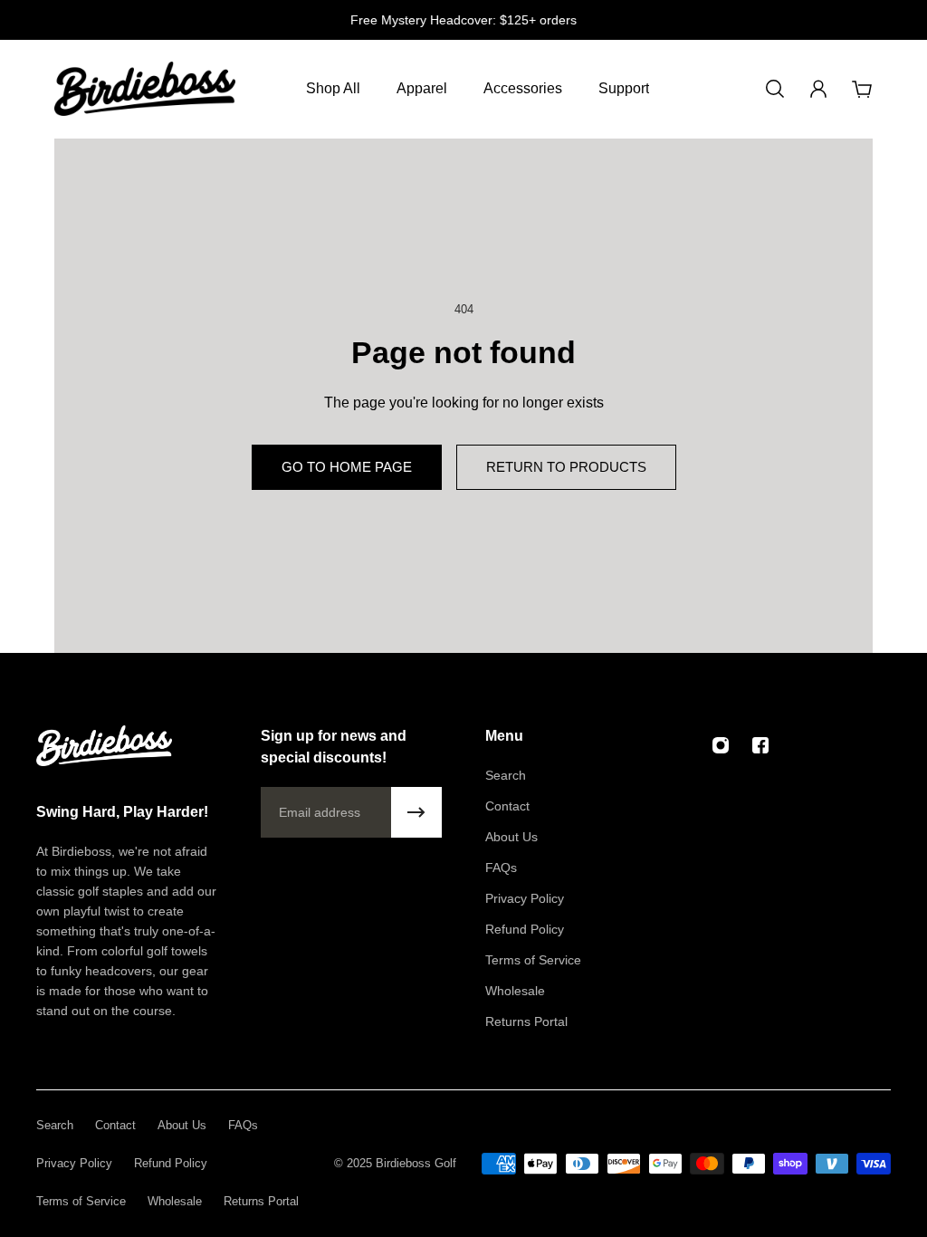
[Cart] (862, 89)
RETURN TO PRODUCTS (566, 467)
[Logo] (144, 89)
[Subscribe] (416, 812)
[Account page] (818, 89)
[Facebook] (760, 745)
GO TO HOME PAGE (347, 467)
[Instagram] (721, 745)
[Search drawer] (775, 89)
